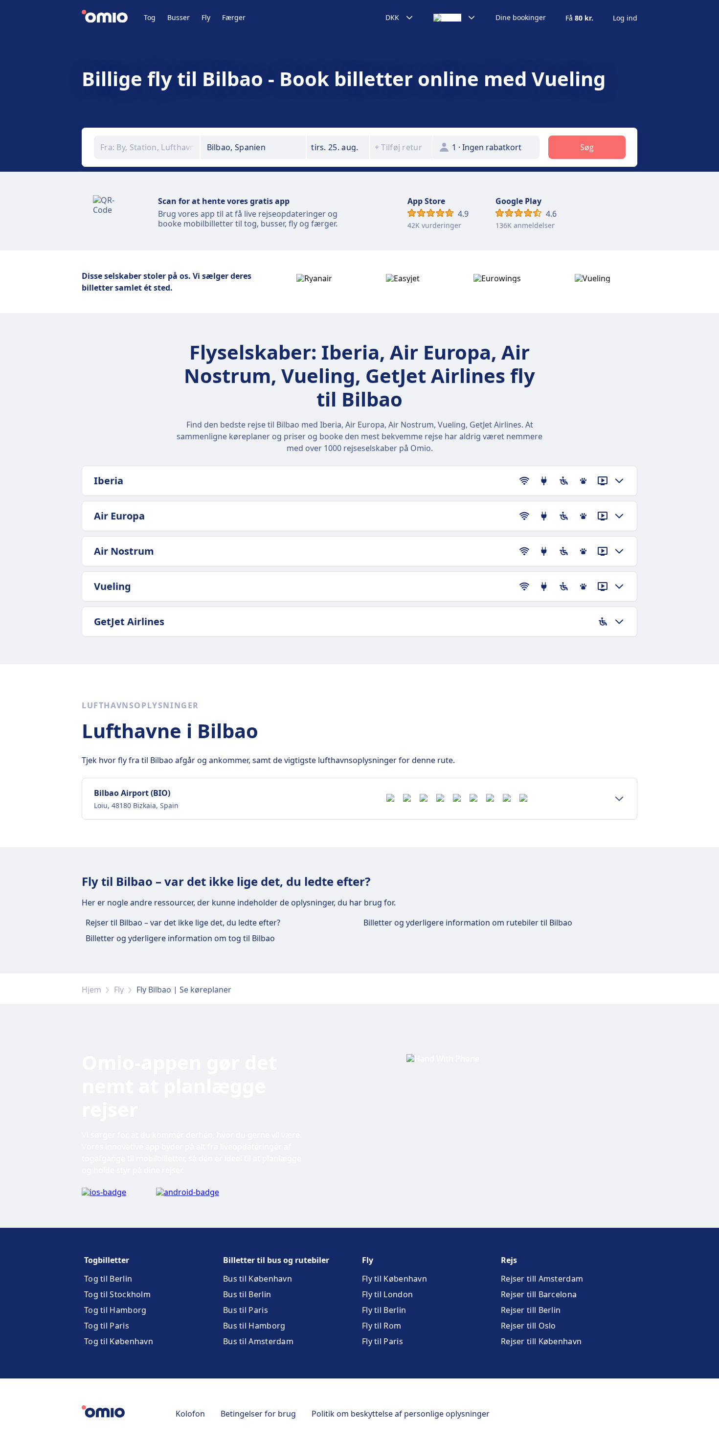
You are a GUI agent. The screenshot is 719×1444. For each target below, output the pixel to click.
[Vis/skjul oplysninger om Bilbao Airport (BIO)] (619, 799)
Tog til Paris (106, 1325)
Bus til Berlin (247, 1294)
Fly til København (394, 1278)
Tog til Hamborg (115, 1310)
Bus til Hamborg (254, 1325)
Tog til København (118, 1341)
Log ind (625, 18)
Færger (234, 17)
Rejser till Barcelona (539, 1294)
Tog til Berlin (108, 1278)
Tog (150, 17)
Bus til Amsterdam (258, 1341)
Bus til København (257, 1278)
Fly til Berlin (384, 1310)
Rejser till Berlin (531, 1310)
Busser (178, 17)
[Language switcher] (454, 17)
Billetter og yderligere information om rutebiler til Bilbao (467, 922)
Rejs (509, 1260)
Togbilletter (106, 1260)
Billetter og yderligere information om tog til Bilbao (180, 938)
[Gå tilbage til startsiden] (113, 17)
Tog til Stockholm (117, 1294)
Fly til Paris (382, 1341)
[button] (338, 147)
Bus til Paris (245, 1310)
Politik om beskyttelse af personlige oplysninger (401, 1413)
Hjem (91, 989)
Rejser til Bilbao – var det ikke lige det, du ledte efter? (183, 922)
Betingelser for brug (258, 1413)
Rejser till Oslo (528, 1325)
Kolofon (190, 1413)
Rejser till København (541, 1341)
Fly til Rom (381, 1325)
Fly (206, 17)
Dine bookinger (520, 18)
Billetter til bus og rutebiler (276, 1260)
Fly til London (387, 1294)
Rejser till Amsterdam (542, 1278)
